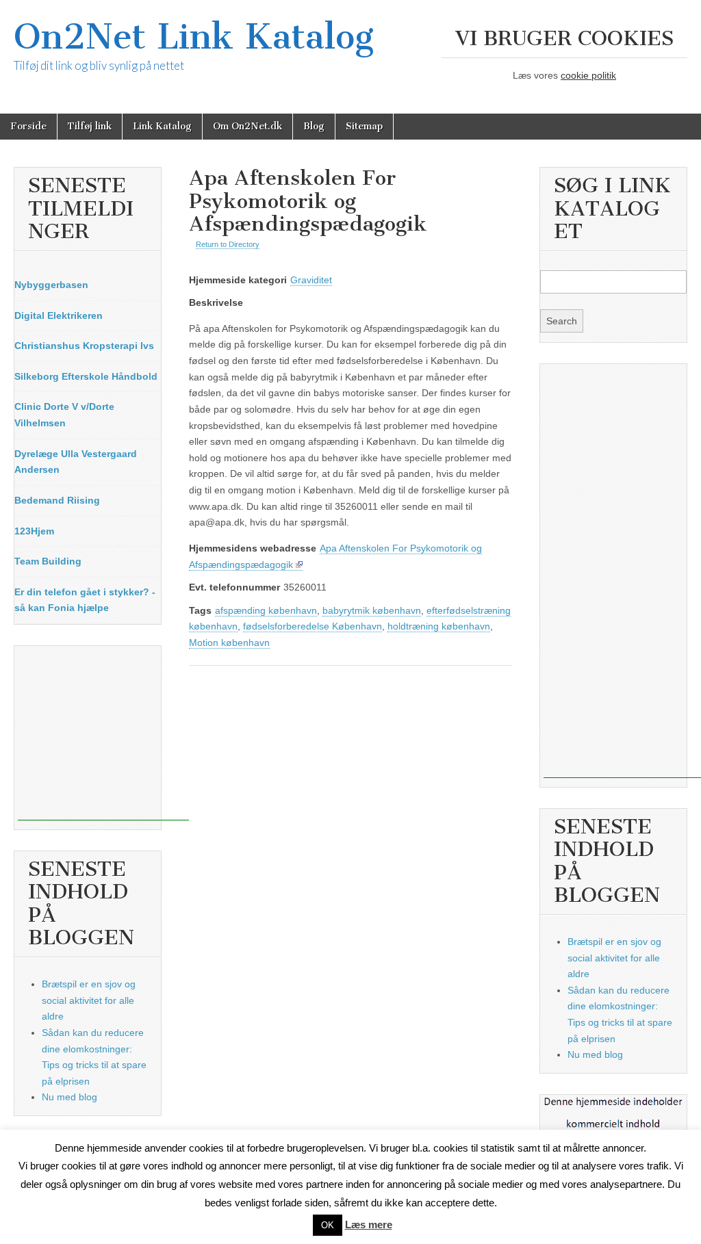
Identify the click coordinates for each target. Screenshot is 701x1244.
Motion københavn (229, 642)
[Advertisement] (103, 734)
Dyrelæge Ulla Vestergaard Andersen (75, 462)
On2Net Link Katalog (194, 36)
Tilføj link (90, 126)
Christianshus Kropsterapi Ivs (84, 345)
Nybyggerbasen (51, 284)
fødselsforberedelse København (312, 626)
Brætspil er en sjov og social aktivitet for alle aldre (89, 1000)
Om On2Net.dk (247, 126)
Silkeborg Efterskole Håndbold (85, 376)
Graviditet (311, 279)
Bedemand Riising (57, 500)
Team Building (47, 561)
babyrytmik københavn (371, 610)
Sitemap (364, 126)
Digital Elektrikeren (58, 315)
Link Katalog (162, 126)
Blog (313, 126)
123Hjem (34, 531)
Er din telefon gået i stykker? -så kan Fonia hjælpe (84, 600)
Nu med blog (69, 1096)
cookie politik (588, 75)
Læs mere (368, 1224)
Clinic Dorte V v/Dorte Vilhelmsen (64, 414)
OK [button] (327, 1225)
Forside (28, 126)
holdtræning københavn (438, 626)
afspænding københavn (266, 610)
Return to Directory (227, 244)
